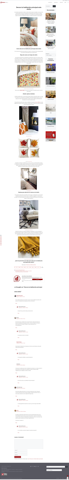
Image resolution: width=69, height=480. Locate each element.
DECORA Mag (56, 2)
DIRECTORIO (50, 2)
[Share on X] (22, 267)
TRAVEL (65, 2)
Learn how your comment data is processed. (35, 458)
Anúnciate (61, 2)
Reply (16, 303)
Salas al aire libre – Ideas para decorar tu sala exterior (50, 35)
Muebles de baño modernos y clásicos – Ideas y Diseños (51, 22)
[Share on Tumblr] (1, 244)
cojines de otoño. (30, 161)
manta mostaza (28, 259)
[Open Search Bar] (68, 2)
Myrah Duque (19, 341)
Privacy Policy (66, 478)
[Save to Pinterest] (27, 267)
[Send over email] (32, 267)
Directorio (57, 478)
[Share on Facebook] (16, 267)
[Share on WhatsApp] (38, 267)
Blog (60, 478)
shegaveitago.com (29, 190)
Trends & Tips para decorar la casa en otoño (21, 271)
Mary (17, 410)
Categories (47, 53)
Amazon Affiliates (37, 102)
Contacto (63, 478)
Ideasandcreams (20, 295)
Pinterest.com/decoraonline (31, 264)
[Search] (54, 6)
